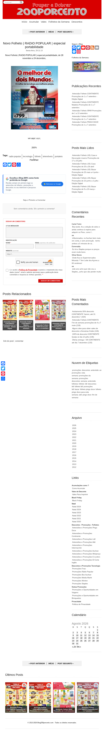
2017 (74, 452)
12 (85, 635)
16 (73, 638)
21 (93, 638)
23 (73, 641)
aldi (80, 395)
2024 (74, 431)
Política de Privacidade (81, 604)
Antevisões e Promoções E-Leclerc (86, 557)
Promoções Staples (80, 584)
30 (73, 644)
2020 (74, 443)
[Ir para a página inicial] (52, 9)
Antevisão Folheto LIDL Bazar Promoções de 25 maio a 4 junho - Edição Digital (86, 172)
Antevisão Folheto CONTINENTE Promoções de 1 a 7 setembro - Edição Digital (85, 96)
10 (77, 635)
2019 (74, 446)
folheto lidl (79, 386)
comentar (19, 341)
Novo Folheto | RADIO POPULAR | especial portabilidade (34, 45)
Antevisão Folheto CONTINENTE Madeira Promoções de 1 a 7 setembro (85, 105)
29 (98, 641)
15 (98, 635)
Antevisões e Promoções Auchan (85, 551)
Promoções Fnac (79, 569)
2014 (74, 461)
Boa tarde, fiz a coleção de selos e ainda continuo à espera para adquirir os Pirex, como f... (86, 229)
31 (77, 644)
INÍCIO (51, 32)
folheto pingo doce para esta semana (86, 392)
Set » (79, 646)
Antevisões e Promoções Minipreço (86, 554)
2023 (74, 434)
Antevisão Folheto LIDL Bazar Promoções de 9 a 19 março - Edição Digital (84, 189)
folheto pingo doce (87, 389)
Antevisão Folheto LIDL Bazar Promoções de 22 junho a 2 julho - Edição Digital (85, 180)
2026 (74, 425)
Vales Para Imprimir (80, 494)
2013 (74, 464)
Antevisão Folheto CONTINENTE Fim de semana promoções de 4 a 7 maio (86, 322)
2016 (74, 455)
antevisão (95, 370)
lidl (86, 384)
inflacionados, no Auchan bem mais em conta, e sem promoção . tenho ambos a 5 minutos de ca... (86, 241)
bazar (77, 389)
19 (85, 638)
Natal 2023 (76, 513)
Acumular (34, 22)
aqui (38, 138)
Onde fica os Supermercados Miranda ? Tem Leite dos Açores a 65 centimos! (85, 260)
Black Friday (77, 500)
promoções (76, 370)
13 (89, 635)
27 (89, 641)
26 (85, 641)
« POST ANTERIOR (37, 32)
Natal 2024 (76, 507)
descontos (86, 370)
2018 (74, 449)
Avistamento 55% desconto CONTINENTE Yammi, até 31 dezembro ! (83, 314)
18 (81, 638)
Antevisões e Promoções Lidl (83, 539)
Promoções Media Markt (82, 578)
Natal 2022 (76, 516)
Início (24, 22)
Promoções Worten (80, 581)
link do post (8, 341)
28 (93, 641)
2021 (74, 440)
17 (77, 638)
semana (84, 381)
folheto (38, 156)
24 (77, 641)
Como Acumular (78, 488)
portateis (59, 156)
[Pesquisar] (21, 2)
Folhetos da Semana (59, 22)
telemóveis (48, 156)
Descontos (77, 22)
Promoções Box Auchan (81, 575)
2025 (74, 428)
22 (98, 638)
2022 (74, 437)
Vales (43, 22)
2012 (74, 467)
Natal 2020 (76, 522)
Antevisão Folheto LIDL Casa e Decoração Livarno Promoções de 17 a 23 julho (85, 158)
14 (93, 635)
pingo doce (87, 395)
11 (81, 635)
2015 (74, 458)
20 (89, 638)
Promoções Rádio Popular (82, 572)
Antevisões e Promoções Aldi (83, 542)
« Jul (74, 646)
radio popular (15, 156)
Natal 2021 (76, 518)
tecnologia (27, 156)
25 (81, 641)
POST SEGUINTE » (65, 32)
